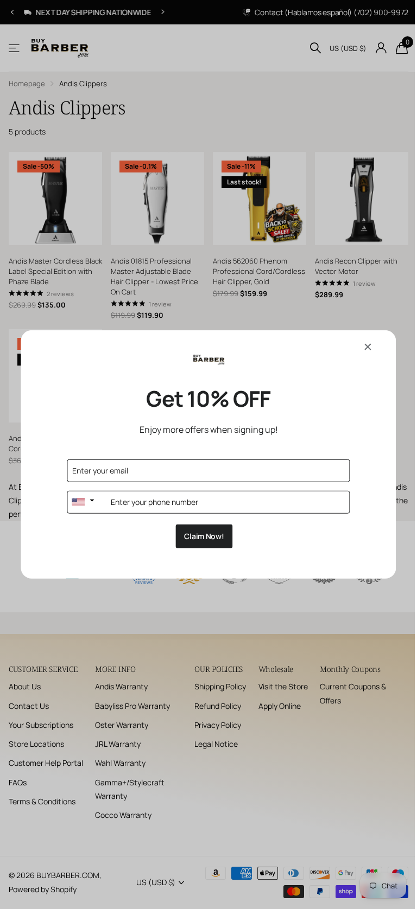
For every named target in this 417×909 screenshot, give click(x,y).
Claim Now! (200, 536)
